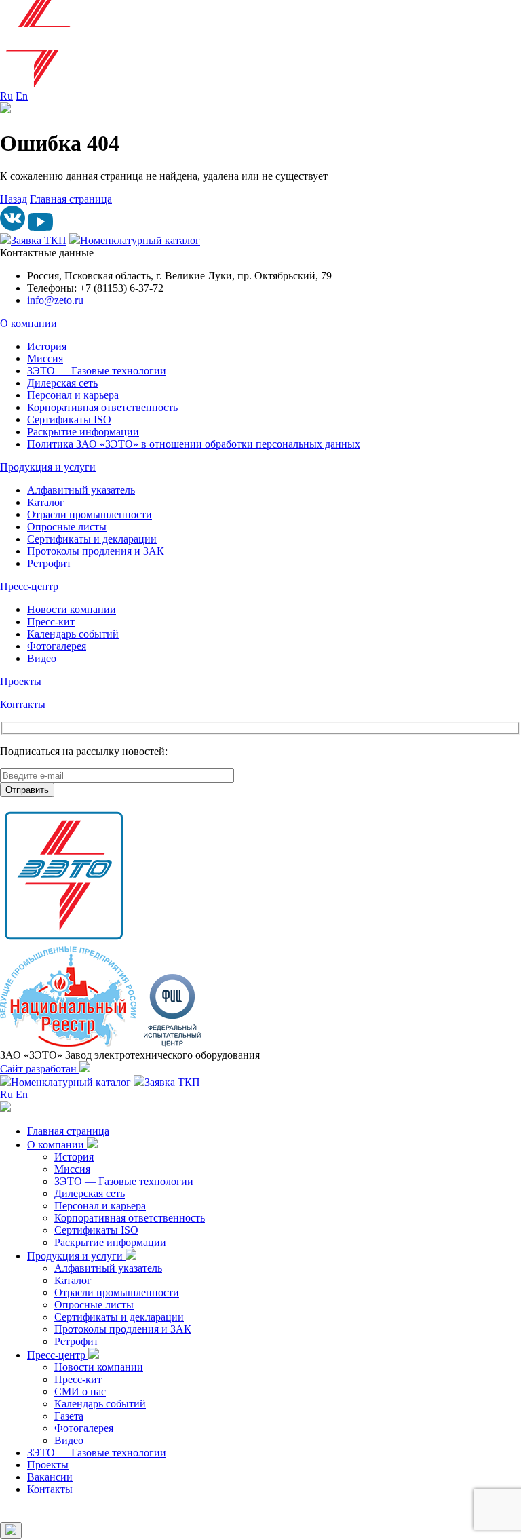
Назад (13, 199)
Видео (41, 658)
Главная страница (71, 199)
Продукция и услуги (48, 467)
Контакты (22, 704)
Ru (6, 96)
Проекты (20, 681)
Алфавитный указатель (81, 490)
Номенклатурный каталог (140, 240)
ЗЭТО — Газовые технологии (96, 370)
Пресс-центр (29, 586)
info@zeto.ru (55, 300)
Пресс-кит (51, 621)
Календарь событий (73, 634)
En (22, 96)
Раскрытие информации (83, 431)
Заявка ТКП (38, 240)
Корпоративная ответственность (102, 407)
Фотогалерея (56, 646)
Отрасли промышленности (89, 514)
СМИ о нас (80, 1391)
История (46, 346)
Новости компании (71, 609)
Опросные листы (67, 526)
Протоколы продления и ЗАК (95, 551)
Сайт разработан (39, 1068)
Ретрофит (49, 563)
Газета (68, 1416)
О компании (28, 323)
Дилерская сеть (62, 383)
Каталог (45, 502)
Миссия (45, 358)
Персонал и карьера (73, 395)
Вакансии (50, 1477)
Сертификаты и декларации (92, 539)
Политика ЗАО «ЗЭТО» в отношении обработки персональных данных (193, 444)
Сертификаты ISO (69, 419)
